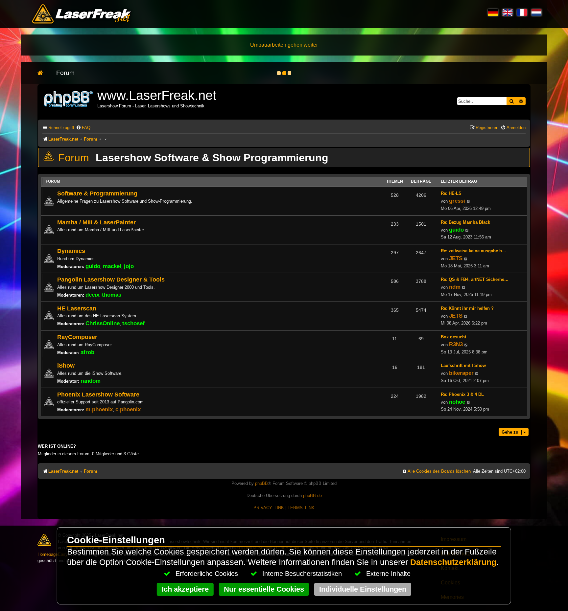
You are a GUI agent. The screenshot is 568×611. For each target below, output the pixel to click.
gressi (457, 200)
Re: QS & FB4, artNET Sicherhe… (475, 279)
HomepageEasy (52, 554)
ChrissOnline (102, 323)
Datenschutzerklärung (453, 562)
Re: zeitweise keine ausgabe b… (473, 250)
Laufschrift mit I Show (463, 365)
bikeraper (461, 373)
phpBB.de (312, 495)
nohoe (457, 401)
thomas (111, 294)
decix (92, 294)
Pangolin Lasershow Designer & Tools (111, 279)
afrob (87, 352)
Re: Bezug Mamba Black (465, 222)
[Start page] (43, 73)
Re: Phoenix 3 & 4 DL (462, 394)
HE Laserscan (76, 308)
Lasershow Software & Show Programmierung (212, 158)
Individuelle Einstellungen (362, 589)
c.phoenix (128, 409)
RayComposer (77, 336)
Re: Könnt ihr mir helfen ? (467, 308)
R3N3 (456, 344)
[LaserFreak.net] (69, 98)
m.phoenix (99, 409)
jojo (129, 266)
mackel (112, 266)
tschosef (133, 323)
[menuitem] (83, 127)
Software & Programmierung (97, 193)
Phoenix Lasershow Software (98, 394)
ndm (455, 286)
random (91, 380)
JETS (455, 258)
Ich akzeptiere (185, 589)
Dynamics (71, 250)
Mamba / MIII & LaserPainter (96, 222)
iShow (66, 365)
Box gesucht (453, 336)
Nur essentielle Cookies (264, 589)
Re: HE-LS (451, 193)
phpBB (261, 483)
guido (456, 229)
